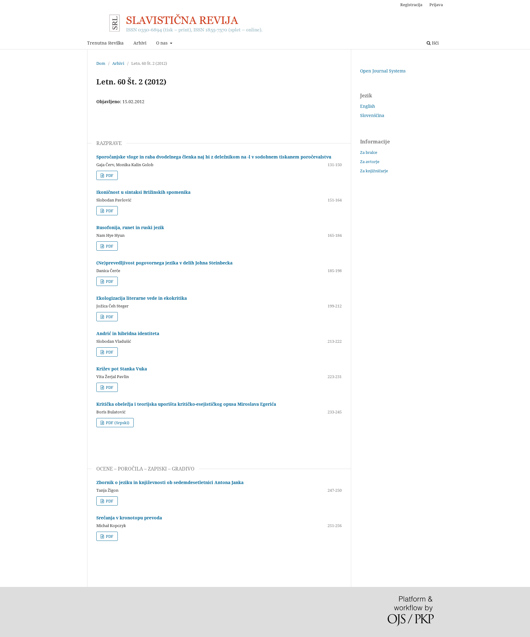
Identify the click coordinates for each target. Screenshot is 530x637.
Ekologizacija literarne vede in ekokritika (141, 298)
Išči (435, 43)
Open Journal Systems (382, 71)
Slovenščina (372, 115)
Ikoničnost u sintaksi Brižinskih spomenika (143, 192)
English (367, 106)
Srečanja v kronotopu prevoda (129, 518)
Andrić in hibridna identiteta (127, 333)
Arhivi (139, 43)
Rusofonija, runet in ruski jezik (130, 227)
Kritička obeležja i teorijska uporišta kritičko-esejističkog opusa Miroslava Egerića (186, 404)
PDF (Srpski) (117, 422)
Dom (100, 63)
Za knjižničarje (374, 171)
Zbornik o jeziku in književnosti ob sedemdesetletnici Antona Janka (170, 482)
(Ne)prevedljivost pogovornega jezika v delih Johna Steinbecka (164, 263)
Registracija (411, 4)
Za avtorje (369, 161)
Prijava (436, 4)
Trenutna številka (105, 43)
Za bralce (368, 152)
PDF (109, 175)
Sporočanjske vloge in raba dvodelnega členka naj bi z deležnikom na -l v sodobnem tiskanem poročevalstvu (213, 157)
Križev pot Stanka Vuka (121, 369)
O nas (162, 43)
